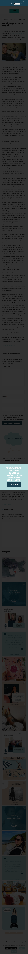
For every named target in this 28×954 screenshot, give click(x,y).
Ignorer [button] (23, 4)
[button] (25, 466)
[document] (14, 477)
